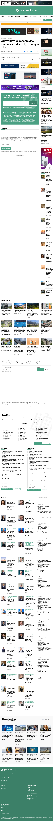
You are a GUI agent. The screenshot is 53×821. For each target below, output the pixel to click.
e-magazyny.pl (12, 720)
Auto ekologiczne (30, 792)
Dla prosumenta (33, 16)
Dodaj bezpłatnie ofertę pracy (34, 489)
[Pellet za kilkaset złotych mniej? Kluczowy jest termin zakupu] (43, 235)
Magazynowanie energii (32, 796)
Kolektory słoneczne (24, 422)
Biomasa (14, 419)
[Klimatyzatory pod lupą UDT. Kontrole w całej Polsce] (43, 285)
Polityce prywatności (30, 121)
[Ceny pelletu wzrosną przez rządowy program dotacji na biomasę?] (43, 247)
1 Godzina (47, 369)
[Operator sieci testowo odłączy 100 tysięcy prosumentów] (20, 306)
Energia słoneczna (31, 789)
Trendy (28, 787)
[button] (40, 19)
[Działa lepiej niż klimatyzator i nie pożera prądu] (43, 294)
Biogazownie (5, 419)
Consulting (24, 419)
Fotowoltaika (5, 422)
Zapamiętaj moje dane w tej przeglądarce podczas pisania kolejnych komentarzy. (19, 151)
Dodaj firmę (38, 443)
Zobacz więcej (46, 443)
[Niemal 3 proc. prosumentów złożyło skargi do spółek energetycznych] (46, 323)
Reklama (2, 810)
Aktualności (3, 38)
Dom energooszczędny (32, 793)
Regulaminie (22, 121)
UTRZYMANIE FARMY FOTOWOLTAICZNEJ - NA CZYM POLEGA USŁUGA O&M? (18, 24)
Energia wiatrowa (45, 419)
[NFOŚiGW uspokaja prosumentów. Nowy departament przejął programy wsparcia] (46, 341)
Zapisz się (33, 103)
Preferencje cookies (5, 813)
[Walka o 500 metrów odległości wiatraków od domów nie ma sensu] (43, 259)
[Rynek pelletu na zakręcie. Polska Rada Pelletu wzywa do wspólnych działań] (43, 210)
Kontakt (2, 807)
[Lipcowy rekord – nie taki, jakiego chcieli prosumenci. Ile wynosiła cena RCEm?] (6, 341)
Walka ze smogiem (31, 798)
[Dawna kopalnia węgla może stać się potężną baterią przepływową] (43, 223)
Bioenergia (9, 38)
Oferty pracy (17, 16)
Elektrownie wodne (36, 419)
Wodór (28, 799)
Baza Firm (10, 16)
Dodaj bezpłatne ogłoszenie (7, 488)
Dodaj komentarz (6, 148)
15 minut (41, 369)
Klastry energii (15, 422)
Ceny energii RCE (43, 16)
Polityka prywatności (5, 804)
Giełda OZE (25, 16)
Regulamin (18, 137)
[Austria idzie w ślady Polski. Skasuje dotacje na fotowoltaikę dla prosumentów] (6, 306)
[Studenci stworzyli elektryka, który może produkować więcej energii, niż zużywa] (43, 181)
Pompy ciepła (34, 422)
